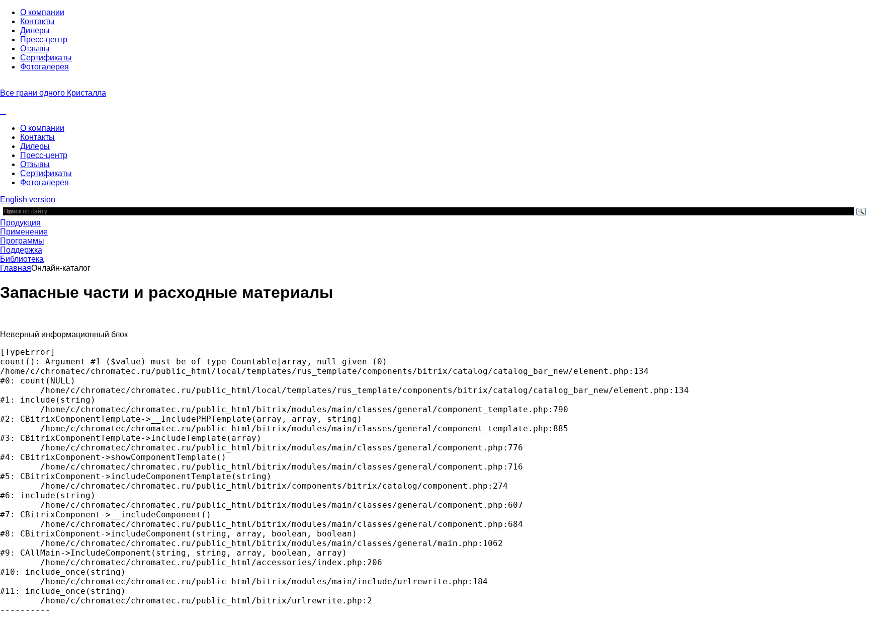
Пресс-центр (43, 39)
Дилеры (35, 30)
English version (27, 199)
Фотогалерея (44, 66)
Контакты (37, 21)
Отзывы (35, 48)
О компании (42, 12)
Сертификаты (46, 57)
